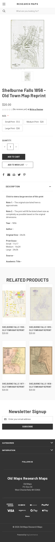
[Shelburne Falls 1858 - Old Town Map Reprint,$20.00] (41, 360)
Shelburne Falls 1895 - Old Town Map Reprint (40, 329)
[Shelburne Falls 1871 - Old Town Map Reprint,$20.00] (14, 360)
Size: (4, 116)
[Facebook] (3, 174)
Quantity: (7, 140)
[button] (35, 109)
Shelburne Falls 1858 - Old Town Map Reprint (40, 385)
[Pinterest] (24, 174)
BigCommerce (32, 535)
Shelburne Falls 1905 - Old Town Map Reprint (13, 329)
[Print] (14, 174)
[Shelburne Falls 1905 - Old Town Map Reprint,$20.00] (14, 304)
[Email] (8, 174)
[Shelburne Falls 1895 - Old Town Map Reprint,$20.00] (41, 304)
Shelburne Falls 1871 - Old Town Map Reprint (13, 385)
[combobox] (27, 11)
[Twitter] (19, 174)
